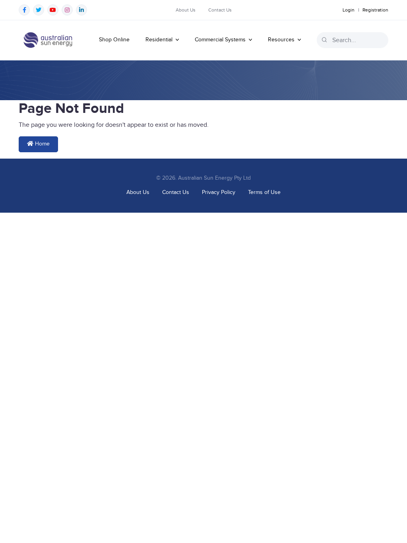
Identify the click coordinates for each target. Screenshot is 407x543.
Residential (159, 40)
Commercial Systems (221, 40)
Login (349, 10)
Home (41, 144)
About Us (186, 10)
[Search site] (324, 39)
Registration (375, 10)
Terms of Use (264, 192)
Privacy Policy (218, 192)
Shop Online (114, 40)
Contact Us (220, 10)
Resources (282, 40)
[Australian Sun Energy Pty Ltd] (48, 40)
